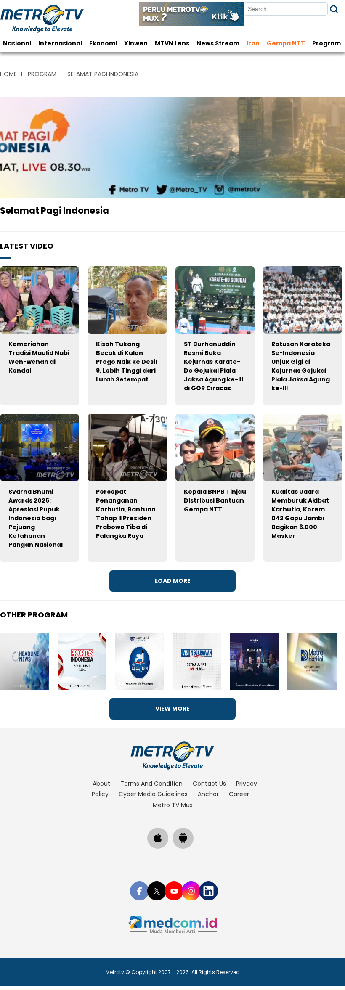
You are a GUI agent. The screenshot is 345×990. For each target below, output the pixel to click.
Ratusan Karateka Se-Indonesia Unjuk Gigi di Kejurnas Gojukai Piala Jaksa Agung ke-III (300, 366)
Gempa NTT (286, 43)
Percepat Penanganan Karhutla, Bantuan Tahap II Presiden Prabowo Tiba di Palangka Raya (126, 513)
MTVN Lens (172, 43)
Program (326, 43)
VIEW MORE (172, 708)
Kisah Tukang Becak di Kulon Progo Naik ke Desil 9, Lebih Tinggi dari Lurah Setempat (126, 362)
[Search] (333, 9)
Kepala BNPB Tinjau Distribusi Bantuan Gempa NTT (215, 500)
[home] (173, 755)
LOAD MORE (173, 581)
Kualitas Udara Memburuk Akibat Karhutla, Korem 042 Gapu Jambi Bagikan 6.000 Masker (300, 513)
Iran (253, 43)
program (42, 74)
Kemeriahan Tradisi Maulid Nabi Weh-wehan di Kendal (38, 357)
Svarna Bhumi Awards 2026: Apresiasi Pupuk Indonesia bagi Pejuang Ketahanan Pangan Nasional (35, 518)
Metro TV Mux (173, 805)
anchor (208, 794)
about (101, 783)
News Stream (217, 43)
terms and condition (151, 783)
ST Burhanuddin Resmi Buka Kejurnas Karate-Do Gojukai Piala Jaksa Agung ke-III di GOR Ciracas (213, 366)
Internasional (60, 43)
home (8, 74)
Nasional (17, 43)
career (239, 794)
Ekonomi (103, 43)
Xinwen (136, 43)
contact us (209, 783)
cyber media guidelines (153, 794)
